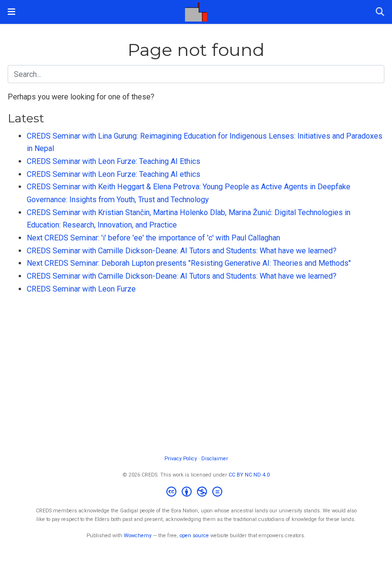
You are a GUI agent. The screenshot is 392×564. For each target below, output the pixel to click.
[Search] (380, 12)
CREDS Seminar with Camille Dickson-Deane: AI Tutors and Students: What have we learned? (182, 250)
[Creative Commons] (196, 493)
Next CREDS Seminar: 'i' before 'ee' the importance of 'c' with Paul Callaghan (153, 237)
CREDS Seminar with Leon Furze (81, 288)
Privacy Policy (180, 459)
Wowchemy (138, 535)
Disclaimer (214, 459)
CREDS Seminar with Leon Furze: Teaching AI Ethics (113, 161)
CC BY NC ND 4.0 (249, 475)
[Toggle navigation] (11, 11)
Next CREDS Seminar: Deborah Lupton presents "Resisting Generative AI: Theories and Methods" (189, 263)
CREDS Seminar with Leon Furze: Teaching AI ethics (113, 174)
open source (194, 535)
